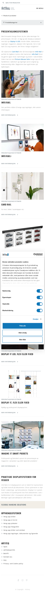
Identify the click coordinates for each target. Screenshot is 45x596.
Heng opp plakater (10, 523)
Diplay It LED (15, 41)
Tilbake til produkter (8, 16)
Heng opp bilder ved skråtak (14, 530)
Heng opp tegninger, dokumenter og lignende (20, 533)
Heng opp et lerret (10, 520)
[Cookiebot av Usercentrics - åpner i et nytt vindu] (33, 254)
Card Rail (15, 52)
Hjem (5, 547)
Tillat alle (22, 326)
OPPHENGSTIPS (9, 550)
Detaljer (36, 319)
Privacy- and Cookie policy (13, 564)
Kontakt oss (7, 557)
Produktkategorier (10, 23)
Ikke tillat (22, 339)
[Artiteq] (8, 8)
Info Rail (38, 52)
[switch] (40, 297)
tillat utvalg (23, 333)
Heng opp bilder (9, 517)
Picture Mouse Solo (22, 59)
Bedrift (6, 553)
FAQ (4, 560)
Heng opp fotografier (11, 527)
